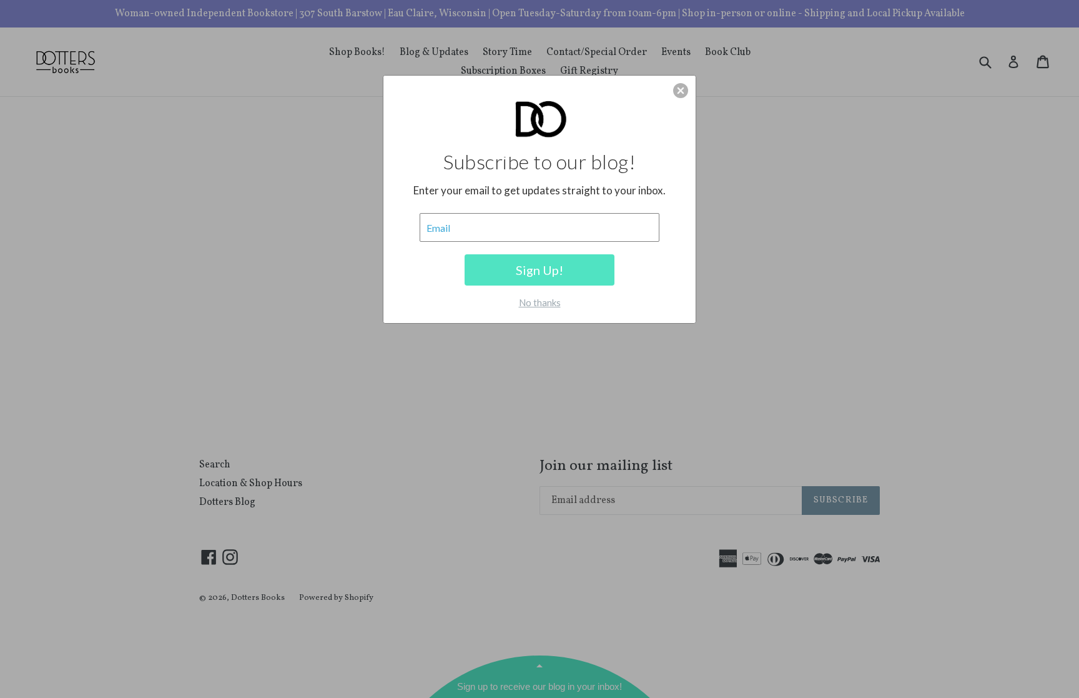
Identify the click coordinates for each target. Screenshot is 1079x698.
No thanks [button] (540, 302)
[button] (680, 90)
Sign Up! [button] (539, 269)
